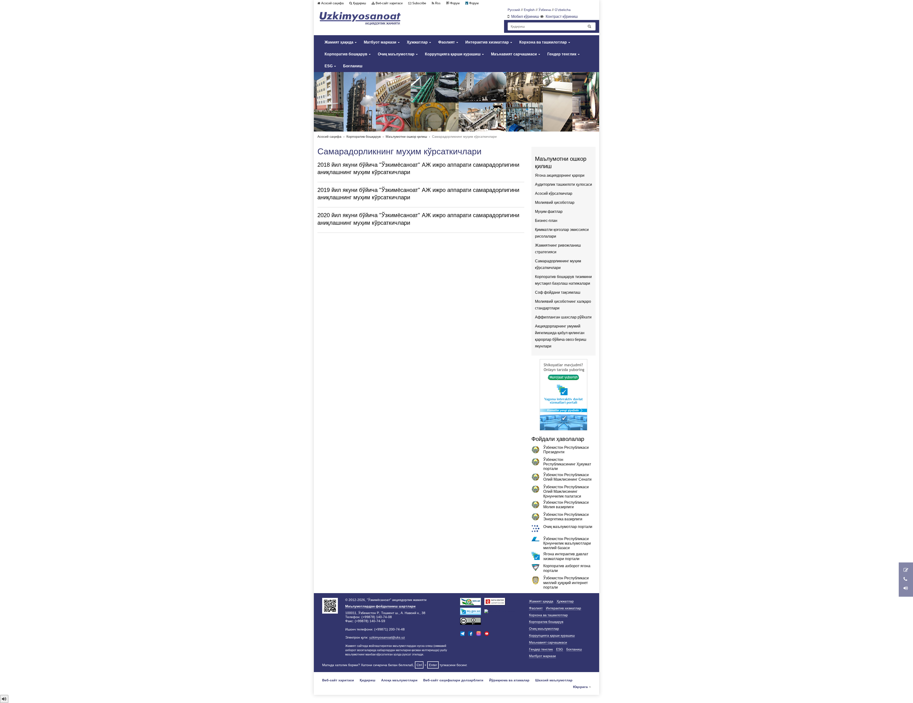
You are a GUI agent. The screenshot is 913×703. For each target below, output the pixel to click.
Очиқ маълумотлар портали (567, 527)
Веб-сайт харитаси (389, 3)
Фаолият (447, 42)
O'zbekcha (563, 10)
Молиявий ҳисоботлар (554, 202)
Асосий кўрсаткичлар (553, 193)
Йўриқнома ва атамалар (509, 680)
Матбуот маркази (380, 42)
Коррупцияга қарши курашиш (453, 54)
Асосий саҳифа (332, 3)
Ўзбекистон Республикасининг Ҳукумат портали (567, 464)
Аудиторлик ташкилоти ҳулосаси (563, 184)
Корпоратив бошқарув (346, 54)
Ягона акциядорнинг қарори (559, 175)
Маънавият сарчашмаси (514, 54)
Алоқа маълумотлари (399, 680)
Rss (438, 3)
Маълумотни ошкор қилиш (406, 136)
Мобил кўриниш (525, 17)
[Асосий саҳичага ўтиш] (360, 18)
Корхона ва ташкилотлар (543, 42)
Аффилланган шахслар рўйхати (563, 317)
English (529, 10)
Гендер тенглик (562, 54)
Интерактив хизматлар (487, 42)
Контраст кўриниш (562, 17)
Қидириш (359, 3)
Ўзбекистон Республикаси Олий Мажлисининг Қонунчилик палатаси (566, 491)
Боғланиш (352, 66)
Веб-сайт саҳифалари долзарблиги (453, 680)
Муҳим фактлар (549, 212)
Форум (455, 3)
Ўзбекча (545, 10)
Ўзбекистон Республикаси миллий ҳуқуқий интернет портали (566, 582)
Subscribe (419, 3)
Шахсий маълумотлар (554, 680)
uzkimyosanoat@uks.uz (387, 637)
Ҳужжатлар (418, 42)
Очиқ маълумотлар (396, 54)
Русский (514, 10)
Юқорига (580, 687)
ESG (329, 66)
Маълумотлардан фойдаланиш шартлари (380, 606)
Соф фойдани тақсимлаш (557, 292)
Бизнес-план (546, 221)
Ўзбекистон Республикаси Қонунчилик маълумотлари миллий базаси (567, 543)
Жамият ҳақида (339, 42)
